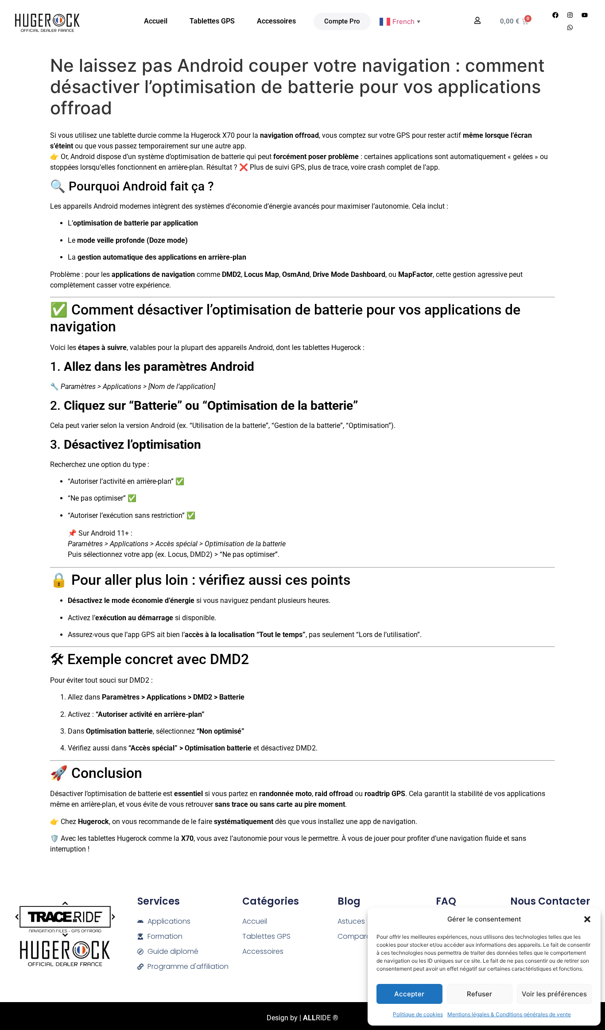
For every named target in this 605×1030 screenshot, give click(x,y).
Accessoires (276, 21)
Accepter (409, 994)
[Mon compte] (477, 20)
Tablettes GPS (212, 21)
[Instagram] (570, 15)
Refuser (479, 994)
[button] (587, 919)
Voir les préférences (554, 994)
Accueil (155, 21)
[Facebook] (555, 15)
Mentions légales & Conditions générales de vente (509, 1014)
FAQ (446, 901)
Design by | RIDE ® (302, 1018)
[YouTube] (584, 15)
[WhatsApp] (570, 27)
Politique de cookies (418, 1014)
